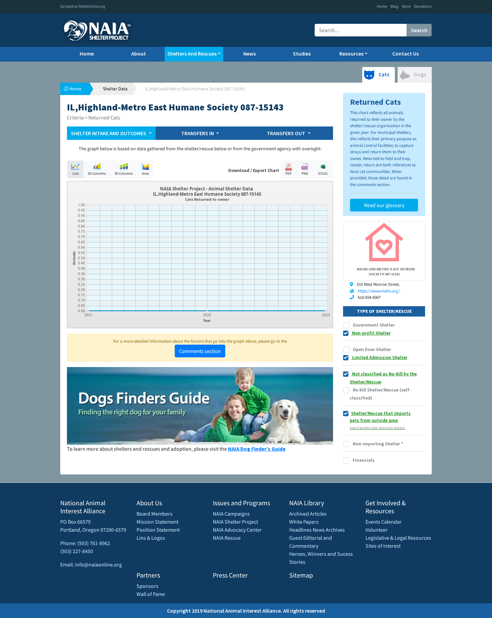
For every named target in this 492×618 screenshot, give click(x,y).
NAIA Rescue (227, 537)
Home (382, 6)
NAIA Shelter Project (235, 521)
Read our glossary (384, 205)
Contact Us (405, 53)
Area (145, 173)
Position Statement (158, 529)
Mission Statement (157, 521)
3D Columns (123, 173)
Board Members (154, 513)
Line (75, 173)
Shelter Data (115, 89)
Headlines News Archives (317, 529)
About (138, 53)
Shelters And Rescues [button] (192, 53)
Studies (302, 53)
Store (406, 6)
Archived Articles (308, 513)
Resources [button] (351, 53)
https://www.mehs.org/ (379, 291)
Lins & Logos (151, 537)
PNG (305, 173)
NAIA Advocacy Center (237, 529)
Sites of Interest (383, 545)
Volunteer (376, 529)
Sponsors (147, 586)
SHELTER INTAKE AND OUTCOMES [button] (109, 133)
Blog (394, 6)
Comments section (200, 351)
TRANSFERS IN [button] (198, 133)
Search (419, 30)
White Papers (304, 521)
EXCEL (323, 173)
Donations (423, 6)
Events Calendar (383, 521)
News (249, 53)
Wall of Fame (151, 594)
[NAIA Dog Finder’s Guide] (200, 405)
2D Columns (97, 173)
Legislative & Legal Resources (398, 537)
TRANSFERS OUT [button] (286, 133)
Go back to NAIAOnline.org (82, 6)
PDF (288, 173)
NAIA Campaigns (231, 513)
